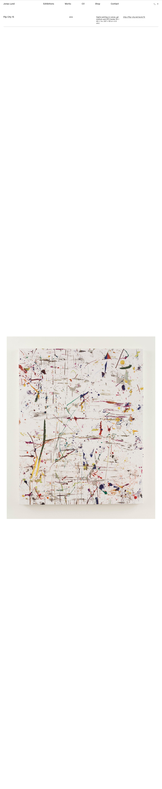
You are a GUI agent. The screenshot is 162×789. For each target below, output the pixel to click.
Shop (97, 3)
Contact (115, 3)
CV (83, 3)
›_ (155, 4)
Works (68, 3)
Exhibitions (48, 3)
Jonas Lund (9, 3)
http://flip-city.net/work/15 (134, 17)
